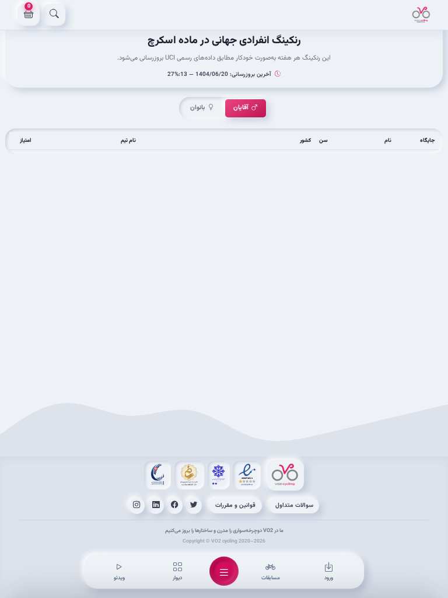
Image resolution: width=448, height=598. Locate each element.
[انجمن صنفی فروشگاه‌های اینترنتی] (219, 475)
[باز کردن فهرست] (224, 571)
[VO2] (421, 14)
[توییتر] (194, 506)
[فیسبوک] (175, 506)
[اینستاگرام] (137, 506)
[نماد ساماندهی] (189, 475)
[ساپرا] (157, 475)
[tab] (246, 108)
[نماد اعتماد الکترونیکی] (247, 475)
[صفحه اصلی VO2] (285, 475)
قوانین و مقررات (235, 505)
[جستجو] (54, 15)
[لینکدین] (156, 506)
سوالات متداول (294, 505)
